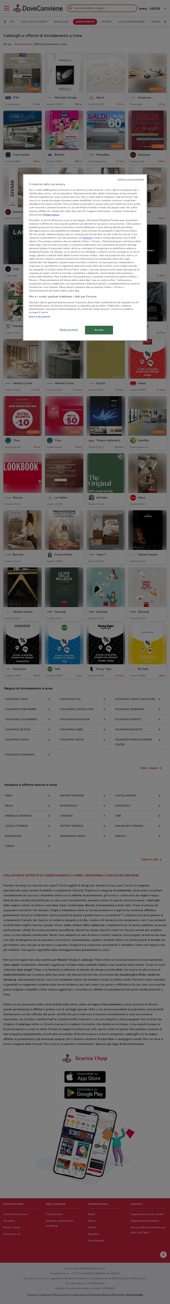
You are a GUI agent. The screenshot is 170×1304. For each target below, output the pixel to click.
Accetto (99, 330)
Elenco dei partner (39, 316)
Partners (87, 237)
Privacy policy (51, 214)
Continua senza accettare (130, 179)
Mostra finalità (69, 329)
